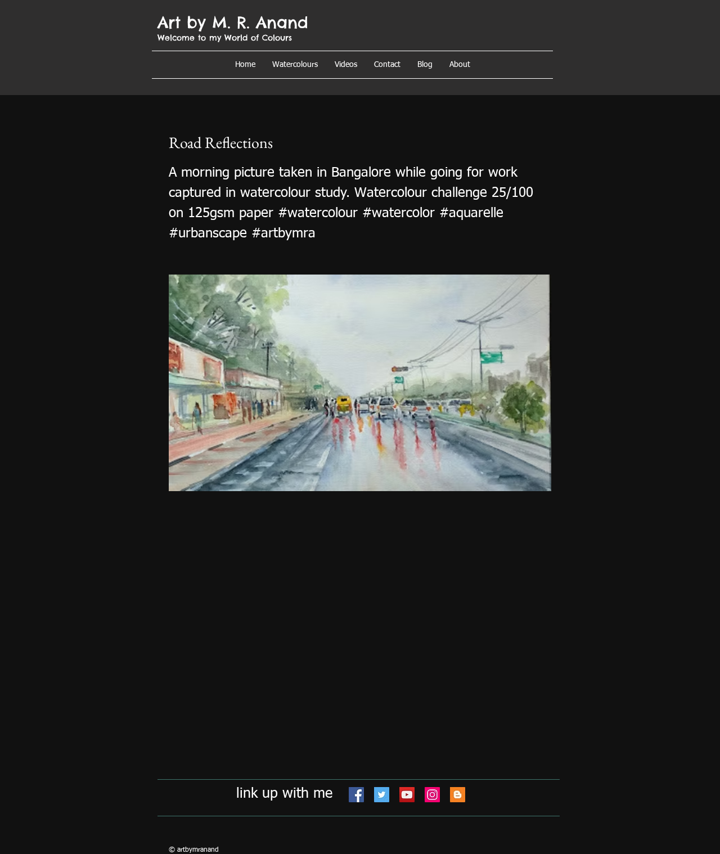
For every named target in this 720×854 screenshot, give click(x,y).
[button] (460, 64)
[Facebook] (356, 794)
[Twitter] (381, 794)
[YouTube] (407, 794)
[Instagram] (432, 794)
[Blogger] (457, 794)
